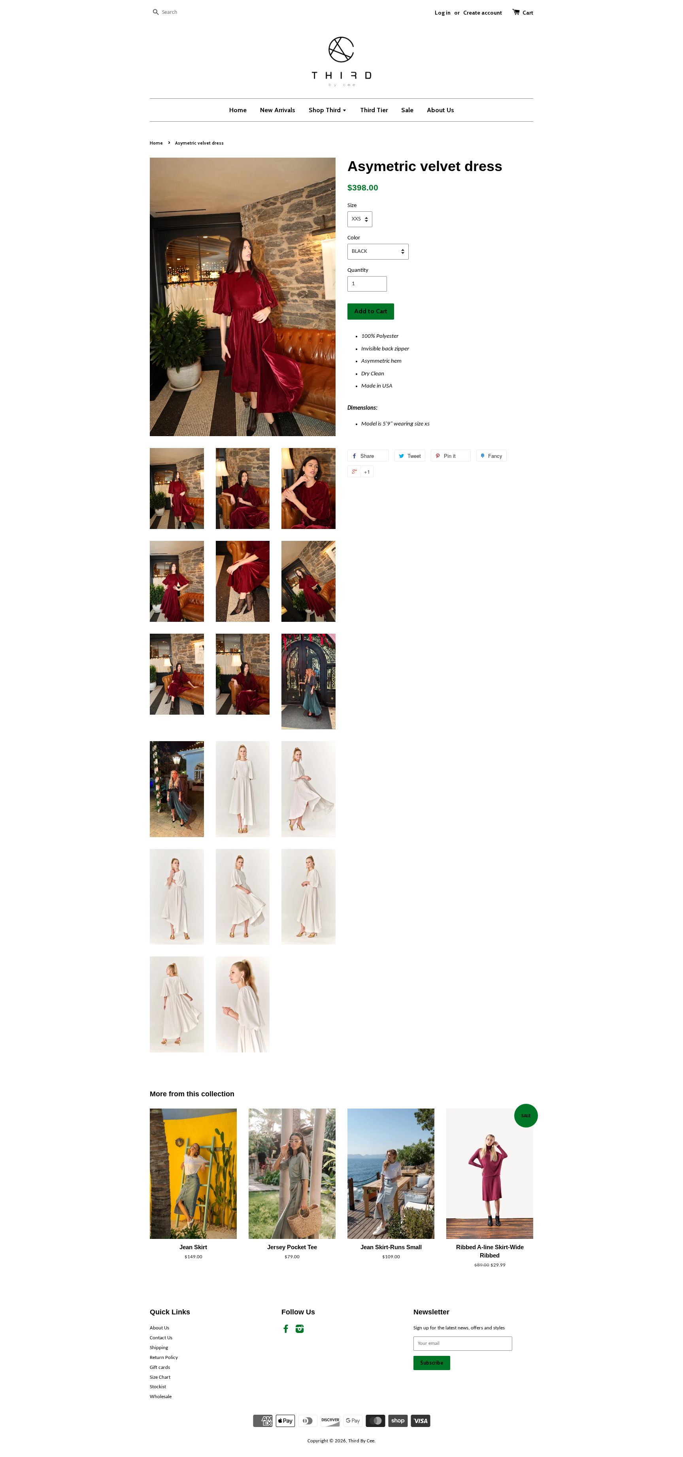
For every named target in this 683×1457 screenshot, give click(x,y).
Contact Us (161, 1337)
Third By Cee (361, 1441)
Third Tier (374, 110)
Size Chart (160, 1377)
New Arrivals (277, 110)
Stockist (158, 1386)
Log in (443, 12)
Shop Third (325, 110)
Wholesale (161, 1396)
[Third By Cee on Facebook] (285, 1330)
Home (238, 110)
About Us (440, 110)
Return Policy (164, 1357)
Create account (482, 12)
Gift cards (160, 1367)
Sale (407, 110)
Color (353, 238)
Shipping (159, 1347)
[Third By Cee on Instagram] (299, 1330)
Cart (528, 12)
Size (352, 206)
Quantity (357, 270)
